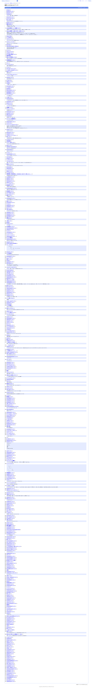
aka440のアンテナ (10, 349)
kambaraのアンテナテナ (11, 423)
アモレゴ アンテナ (10, 51)
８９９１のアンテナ (10, 18)
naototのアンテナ (10, 295)
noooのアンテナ (9, 578)
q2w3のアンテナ (9, 595)
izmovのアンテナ (10, 12)
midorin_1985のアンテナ (11, 667)
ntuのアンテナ (9, 641)
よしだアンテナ (9, 233)
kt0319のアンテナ (10, 653)
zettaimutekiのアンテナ (11, 281)
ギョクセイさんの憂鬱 (10, 460)
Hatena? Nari (9, 36)
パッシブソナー (9, 257)
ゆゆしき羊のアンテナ (10, 353)
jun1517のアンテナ (10, 11)
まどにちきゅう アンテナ (11, 413)
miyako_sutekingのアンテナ (12, 577)
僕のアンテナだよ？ (10, 308)
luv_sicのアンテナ (10, 617)
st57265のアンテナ (10, 206)
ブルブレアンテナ (10, 38)
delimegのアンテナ (10, 319)
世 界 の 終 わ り (9, 263)
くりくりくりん (9, 94)
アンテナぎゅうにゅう (10, 330)
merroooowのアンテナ (11, 478)
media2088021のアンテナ (11, 677)
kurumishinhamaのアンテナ (12, 675)
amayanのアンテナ (10, 213)
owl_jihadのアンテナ (10, 192)
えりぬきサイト (9, 512)
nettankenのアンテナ (10, 567)
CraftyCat (8, 507)
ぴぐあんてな (9, 80)
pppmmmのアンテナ (10, 618)
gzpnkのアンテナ (10, 600)
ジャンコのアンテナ (10, 433)
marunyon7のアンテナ (11, 536)
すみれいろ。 (9, 479)
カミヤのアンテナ (10, 172)
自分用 (8, 222)
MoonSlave (9, 44)
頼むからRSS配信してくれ (11, 57)
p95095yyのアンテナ (10, 340)
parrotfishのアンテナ (10, 533)
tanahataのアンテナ (10, 402)
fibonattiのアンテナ (10, 592)
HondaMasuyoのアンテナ (11, 568)
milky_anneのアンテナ (11, 403)
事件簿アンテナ (9, 396)
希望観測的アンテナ (10, 472)
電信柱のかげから (10, 383)
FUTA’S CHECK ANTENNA (12, 243)
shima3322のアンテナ (10, 318)
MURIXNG (8, 88)
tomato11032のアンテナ (11, 606)
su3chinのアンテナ (10, 659)
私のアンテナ (9, 71)
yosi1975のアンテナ (10, 666)
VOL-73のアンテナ (10, 389)
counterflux (9, 678)
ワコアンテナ (9, 123)
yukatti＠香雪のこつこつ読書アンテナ (13, 28)
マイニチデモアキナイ (10, 326)
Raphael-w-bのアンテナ (11, 440)
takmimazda (9, 303)
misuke (8, 260)
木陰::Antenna (9, 519)
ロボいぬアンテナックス (11, 68)
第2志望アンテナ (9, 185)
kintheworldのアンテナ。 (11, 236)
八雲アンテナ (9, 220)
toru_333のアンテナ (10, 509)
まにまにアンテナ (10, 392)
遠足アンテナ (9, 195)
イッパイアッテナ (10, 64)
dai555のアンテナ (10, 474)
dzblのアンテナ (9, 504)
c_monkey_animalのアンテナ (12, 70)
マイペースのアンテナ (10, 434)
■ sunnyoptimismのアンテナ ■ (12, 406)
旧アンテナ (9, 593)
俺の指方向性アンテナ (10, 582)
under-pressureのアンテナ (11, 603)
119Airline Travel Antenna (11, 146)
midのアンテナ (9, 311)
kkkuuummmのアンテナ (11, 532)
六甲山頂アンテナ (10, 272)
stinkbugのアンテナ (10, 488)
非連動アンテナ (9, 107)
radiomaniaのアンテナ (11, 452)
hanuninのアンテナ (10, 363)
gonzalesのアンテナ (10, 91)
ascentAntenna (9, 417)
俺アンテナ (9, 539)
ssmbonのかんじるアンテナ (12, 572)
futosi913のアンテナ (10, 400)
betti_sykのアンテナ (10, 663)
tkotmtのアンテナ (10, 564)
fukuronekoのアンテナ (11, 90)
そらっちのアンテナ (10, 193)
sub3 (7, 625)
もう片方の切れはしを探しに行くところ (14, 546)
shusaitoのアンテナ (10, 518)
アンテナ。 (9, 152)
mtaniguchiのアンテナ (11, 121)
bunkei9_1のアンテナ (10, 656)
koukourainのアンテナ (11, 597)
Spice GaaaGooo (10, 409)
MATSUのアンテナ (10, 278)
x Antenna (8, 329)
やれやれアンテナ (10, 77)
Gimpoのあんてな (10, 168)
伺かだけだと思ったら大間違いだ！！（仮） (14, 634)
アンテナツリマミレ (10, 588)
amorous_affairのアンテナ (11, 549)
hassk (8, 581)
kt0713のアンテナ (10, 492)
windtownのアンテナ (10, 416)
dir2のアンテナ (9, 386)
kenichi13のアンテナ (10, 275)
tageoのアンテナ (10, 646)
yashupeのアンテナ (10, 271)
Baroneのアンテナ (10, 508)
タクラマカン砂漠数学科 (11, 118)
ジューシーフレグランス (11, 482)
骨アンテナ (9, 136)
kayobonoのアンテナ (10, 589)
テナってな (9, 359)
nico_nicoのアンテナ (10, 542)
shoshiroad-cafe (10, 98)
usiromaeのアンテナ (10, 202)
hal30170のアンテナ (10, 205)
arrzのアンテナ (9, 522)
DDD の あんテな (10, 114)
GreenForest (9, 115)
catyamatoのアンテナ (10, 556)
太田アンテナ (9, 575)
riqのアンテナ (9, 645)
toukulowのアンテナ (10, 528)
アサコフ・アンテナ (10, 108)
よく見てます (9, 419)
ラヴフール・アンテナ (10, 41)
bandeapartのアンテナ (11, 455)
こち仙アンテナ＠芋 (10, 629)
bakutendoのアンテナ (10, 292)
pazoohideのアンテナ (10, 457)
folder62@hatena (10, 379)
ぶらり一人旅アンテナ (10, 142)
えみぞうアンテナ (10, 322)
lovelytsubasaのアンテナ (11, 188)
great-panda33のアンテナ (11, 540)
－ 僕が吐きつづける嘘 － (11, 342)
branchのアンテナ (10, 113)
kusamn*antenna (10, 270)
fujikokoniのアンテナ (10, 652)
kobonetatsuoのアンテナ (11, 547)
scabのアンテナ (9, 561)
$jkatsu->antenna (10, 624)
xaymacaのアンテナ (10, 399)
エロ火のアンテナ (10, 139)
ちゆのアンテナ (9, 129)
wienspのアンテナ (10, 596)
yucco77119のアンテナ (11, 415)
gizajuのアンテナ (10, 158)
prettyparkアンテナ (10, 101)
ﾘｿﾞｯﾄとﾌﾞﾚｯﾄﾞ (9, 459)
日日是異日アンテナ (10, 226)
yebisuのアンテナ (10, 229)
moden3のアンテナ (10, 670)
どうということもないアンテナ (12, 124)
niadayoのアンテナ (10, 497)
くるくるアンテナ (10, 161)
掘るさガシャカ (9, 339)
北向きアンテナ (9, 81)
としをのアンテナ (10, 87)
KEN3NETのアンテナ (10, 215)
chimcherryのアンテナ (11, 424)
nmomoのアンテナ (10, 261)
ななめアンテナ (9, 223)
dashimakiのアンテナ (10, 256)
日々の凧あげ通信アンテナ (11, 54)
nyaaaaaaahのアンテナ (11, 673)
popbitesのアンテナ (10, 501)
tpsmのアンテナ (9, 441)
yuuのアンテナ (9, 431)
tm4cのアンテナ (9, 293)
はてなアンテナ (7, 3)
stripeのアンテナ (10, 178)
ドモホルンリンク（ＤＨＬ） (12, 135)
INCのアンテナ (9, 456)
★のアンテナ (9, 145)
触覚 (7, 370)
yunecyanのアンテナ (10, 664)
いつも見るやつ (9, 37)
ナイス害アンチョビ (10, 298)
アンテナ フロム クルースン (11, 74)
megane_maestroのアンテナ (12, 352)
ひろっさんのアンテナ (10, 365)
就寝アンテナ (12, 3)
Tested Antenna (9, 149)
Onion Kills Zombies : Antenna (12, 46)
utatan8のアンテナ (10, 212)
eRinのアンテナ (9, 182)
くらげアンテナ (9, 159)
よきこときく (9, 610)
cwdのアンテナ (9, 316)
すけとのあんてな (10, 274)
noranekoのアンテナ (10, 649)
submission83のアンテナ (11, 557)
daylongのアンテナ (10, 362)
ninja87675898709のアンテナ (12, 660)
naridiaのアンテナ (10, 620)
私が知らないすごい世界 (11, 560)
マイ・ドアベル (9, 244)
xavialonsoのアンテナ (11, 475)
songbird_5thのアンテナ (11, 366)
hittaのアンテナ (9, 171)
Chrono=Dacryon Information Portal (13, 529)
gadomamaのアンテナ (11, 412)
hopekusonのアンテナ (11, 543)
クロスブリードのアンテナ (11, 267)
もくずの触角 (9, 305)
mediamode (9, 638)
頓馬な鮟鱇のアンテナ (10, 525)
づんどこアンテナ (10, 372)
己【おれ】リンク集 (10, 485)
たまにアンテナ (9, 388)
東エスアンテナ (9, 285)
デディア (8, 554)
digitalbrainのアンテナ (11, 553)
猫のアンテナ (9, 631)
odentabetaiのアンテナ (11, 282)
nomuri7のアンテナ (10, 515)
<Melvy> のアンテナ (10, 494)
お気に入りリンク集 (10, 279)
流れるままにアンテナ (10, 498)
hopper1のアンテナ (10, 325)
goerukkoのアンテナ (10, 429)
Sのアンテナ (9, 208)
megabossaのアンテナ (11, 585)
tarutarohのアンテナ (10, 571)
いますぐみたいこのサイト (11, 430)
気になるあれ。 (9, 19)
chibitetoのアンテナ (10, 599)
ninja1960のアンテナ (10, 526)
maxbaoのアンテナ (10, 302)
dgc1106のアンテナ (10, 671)
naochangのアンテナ (10, 198)
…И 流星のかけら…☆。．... (12, 350)
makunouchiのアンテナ (11, 288)
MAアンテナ (9, 628)
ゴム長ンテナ (9, 97)
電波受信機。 (9, 55)
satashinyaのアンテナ (11, 681)
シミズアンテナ (9, 104)
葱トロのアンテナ (10, 286)
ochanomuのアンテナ (10, 621)
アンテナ (8, 50)
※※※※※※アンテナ (10, 550)
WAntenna (8, 655)
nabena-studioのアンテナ (11, 563)
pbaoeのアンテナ (10, 505)
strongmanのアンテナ (11, 232)
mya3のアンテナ (9, 657)
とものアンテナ (9, 637)
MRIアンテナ (9, 201)
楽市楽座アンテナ (10, 191)
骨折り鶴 (8, 426)
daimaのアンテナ (10, 179)
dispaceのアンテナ (10, 132)
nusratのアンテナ (10, 289)
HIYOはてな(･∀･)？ (10, 22)
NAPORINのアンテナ (10, 398)
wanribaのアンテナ (10, 453)
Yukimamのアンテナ (10, 611)
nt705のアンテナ (10, 420)
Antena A (9, 648)
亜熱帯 (8, 604)
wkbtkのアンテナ (10, 642)
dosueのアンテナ (10, 346)
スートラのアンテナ (10, 183)
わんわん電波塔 (9, 237)
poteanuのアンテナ (10, 627)
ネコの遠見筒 (9, 253)
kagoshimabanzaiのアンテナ (12, 356)
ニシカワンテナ (9, 169)
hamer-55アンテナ (10, 216)
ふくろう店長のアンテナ (11, 312)
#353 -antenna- (9, 209)
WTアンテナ (9, 511)
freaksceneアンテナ (10, 111)
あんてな (8, 323)
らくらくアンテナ (10, 463)
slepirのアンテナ (10, 674)
